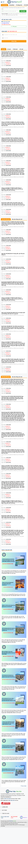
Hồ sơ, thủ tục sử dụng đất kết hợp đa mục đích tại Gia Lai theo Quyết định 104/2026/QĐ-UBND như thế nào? (13, 595)
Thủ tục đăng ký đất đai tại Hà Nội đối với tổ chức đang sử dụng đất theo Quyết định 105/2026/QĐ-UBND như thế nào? (14, 781)
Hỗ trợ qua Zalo (6, 21)
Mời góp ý (14, 26)
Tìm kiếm (23, 11)
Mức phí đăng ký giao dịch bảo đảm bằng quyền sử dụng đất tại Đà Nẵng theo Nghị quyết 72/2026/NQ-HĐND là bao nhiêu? (14, 664)
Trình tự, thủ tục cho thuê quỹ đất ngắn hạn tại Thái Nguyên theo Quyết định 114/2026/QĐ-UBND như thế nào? (13, 617)
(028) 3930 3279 (11, 800)
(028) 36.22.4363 (7, 798)
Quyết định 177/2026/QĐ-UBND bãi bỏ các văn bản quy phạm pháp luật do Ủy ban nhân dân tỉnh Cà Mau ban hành (13, 268)
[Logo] (7, 791)
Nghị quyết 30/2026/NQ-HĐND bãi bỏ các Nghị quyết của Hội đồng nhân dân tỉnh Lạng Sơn (13, 313)
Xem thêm (24, 785)
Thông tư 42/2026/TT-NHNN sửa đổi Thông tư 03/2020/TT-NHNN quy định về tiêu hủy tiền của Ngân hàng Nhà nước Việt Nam (12, 189)
